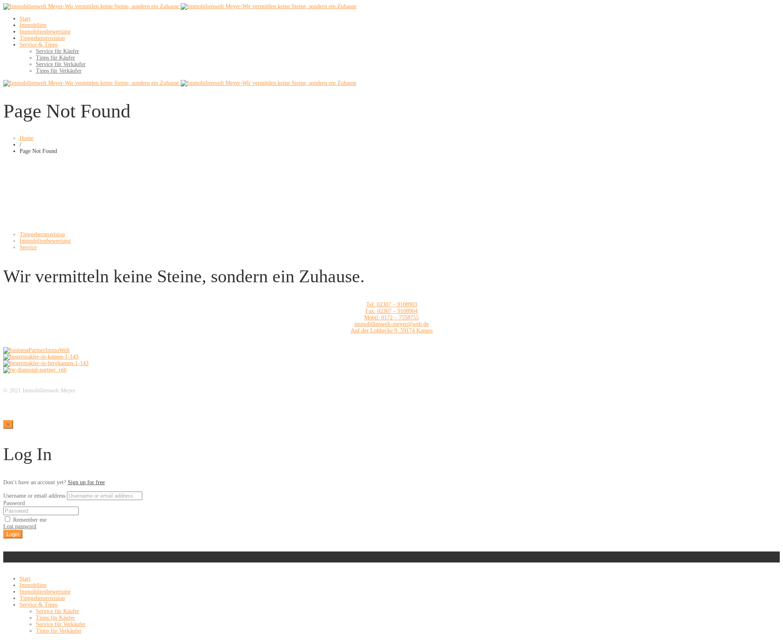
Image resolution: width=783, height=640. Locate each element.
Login (13, 534)
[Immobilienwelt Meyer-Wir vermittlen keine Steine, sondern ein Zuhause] (179, 6)
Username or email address (34, 496)
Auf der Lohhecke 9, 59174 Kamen (392, 331)
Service (28, 247)
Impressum (16, 397)
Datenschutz (17, 404)
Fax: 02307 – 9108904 (391, 311)
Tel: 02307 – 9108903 (391, 304)
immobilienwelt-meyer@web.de (391, 324)
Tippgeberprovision (42, 234)
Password (14, 503)
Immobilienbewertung (45, 241)
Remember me (28, 520)
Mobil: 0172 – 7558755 (391, 317)
